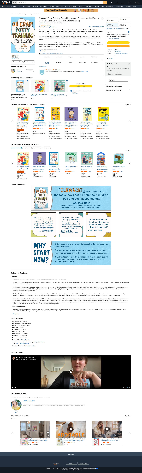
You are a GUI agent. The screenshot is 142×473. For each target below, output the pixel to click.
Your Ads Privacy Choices (89, 468)
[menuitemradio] (127, 387)
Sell (87, 6)
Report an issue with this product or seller (52, 53)
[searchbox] (60, 2)
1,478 (120, 171)
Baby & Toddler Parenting (22, 343)
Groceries (51, 6)
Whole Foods (59, 6)
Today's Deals (68, 6)
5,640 (73, 171)
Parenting (30, 14)
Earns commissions (29, 357)
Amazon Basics (27, 6)
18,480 (105, 171)
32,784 (26, 170)
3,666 (89, 171)
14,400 (42, 171)
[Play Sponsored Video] (71, 429)
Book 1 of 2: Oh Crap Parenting (47, 27)
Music (102, 6)
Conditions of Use (50, 468)
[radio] (112, 20)
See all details (42, 66)
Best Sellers (35, 6)
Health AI (9, 6)
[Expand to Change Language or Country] (75, 463)
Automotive (128, 6)
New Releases (43, 6)
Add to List (112, 80)
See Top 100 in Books (38, 342)
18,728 (58, 171)
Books (75, 6)
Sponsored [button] (13, 418)
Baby (134, 6)
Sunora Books (118, 51)
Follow (29, 70)
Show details (75, 93)
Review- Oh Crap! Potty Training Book (26, 359)
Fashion (91, 6)
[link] (40, 86)
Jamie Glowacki (45, 23)
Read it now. (84, 71)
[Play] (12, 387)
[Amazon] (6, 2)
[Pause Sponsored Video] (48, 432)
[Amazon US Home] (56, 464)
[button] (3, 6)
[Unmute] (129, 388)
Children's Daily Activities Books (21, 172)
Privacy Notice (59, 468)
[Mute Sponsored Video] (48, 435)
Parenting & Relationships (20, 14)
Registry (97, 6)
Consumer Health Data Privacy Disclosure (72, 468)
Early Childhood (36, 14)
